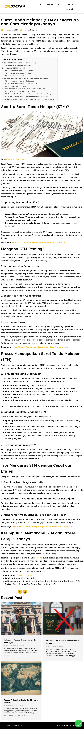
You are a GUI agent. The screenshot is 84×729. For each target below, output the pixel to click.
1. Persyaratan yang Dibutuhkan (21, 81)
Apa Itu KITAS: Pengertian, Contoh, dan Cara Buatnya (38, 242)
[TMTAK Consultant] (15, 7)
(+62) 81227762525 (24, 575)
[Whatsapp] (20, 592)
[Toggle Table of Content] (53, 59)
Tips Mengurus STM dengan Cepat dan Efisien (24, 89)
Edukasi (21, 645)
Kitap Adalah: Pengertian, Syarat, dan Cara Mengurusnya (40, 347)
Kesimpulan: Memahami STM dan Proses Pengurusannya (29, 99)
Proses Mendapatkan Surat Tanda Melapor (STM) (26, 78)
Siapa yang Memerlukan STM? (20, 65)
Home (38, 4)
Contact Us (72, 4)
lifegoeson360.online (16, 159)
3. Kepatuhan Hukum (16, 76)
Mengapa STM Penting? (14, 68)
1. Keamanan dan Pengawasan (20, 71)
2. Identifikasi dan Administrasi (20, 73)
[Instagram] (25, 592)
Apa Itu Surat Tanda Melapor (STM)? (20, 63)
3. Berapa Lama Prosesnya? (19, 86)
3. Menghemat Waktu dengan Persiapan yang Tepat (29, 96)
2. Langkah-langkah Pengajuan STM (22, 83)
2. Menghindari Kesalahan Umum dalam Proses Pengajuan (31, 94)
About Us (49, 4)
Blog (60, 4)
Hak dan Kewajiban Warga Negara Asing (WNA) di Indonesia (42, 526)
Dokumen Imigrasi (30, 30)
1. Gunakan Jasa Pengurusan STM (22, 91)
